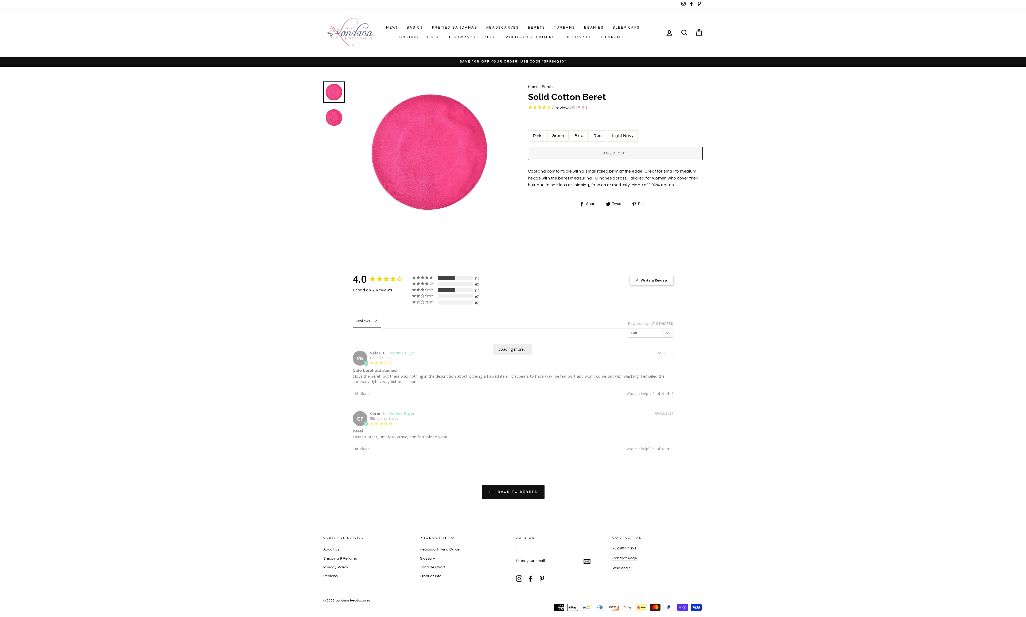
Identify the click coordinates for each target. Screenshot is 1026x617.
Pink (537, 136)
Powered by (650, 323)
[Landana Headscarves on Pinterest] (542, 578)
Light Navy (623, 136)
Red (597, 136)
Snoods (408, 37)
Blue (579, 136)
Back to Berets (517, 492)
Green (558, 136)
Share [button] (364, 393)
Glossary (427, 558)
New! (392, 27)
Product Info (431, 576)
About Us (331, 549)
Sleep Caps (626, 27)
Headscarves (502, 27)
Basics (415, 27)
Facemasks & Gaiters (529, 37)
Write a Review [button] (654, 280)
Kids (489, 37)
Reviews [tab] (363, 320)
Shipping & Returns (340, 558)
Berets (536, 27)
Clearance (613, 37)
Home (533, 87)
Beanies (594, 27)
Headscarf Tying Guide (440, 549)
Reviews (330, 576)
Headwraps (461, 37)
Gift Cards (577, 37)
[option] (513, 61)
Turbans (564, 27)
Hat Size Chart (433, 567)
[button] (661, 393)
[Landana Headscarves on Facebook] (530, 578)
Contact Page (624, 558)
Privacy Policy (335, 567)
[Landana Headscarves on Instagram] (519, 578)
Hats (432, 37)
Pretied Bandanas (454, 27)
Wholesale (621, 568)
